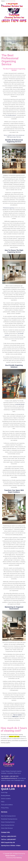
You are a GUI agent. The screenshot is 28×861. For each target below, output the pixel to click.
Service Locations (6, 798)
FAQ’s (2, 801)
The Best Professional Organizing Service (14, 41)
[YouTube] (15, 786)
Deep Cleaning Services (7, 825)
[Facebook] (2, 786)
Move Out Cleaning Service (8, 816)
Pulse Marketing (17, 857)
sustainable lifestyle (19, 404)
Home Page (4, 792)
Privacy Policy (5, 807)
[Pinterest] (18, 786)
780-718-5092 (5, 776)
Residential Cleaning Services (9, 819)
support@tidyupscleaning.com (9, 778)
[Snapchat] (25, 786)
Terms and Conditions (7, 804)
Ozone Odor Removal (7, 828)
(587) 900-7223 (14, 776)
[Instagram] (21, 786)
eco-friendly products (11, 115)
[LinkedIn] (12, 786)
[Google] (9, 786)
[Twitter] (5, 786)
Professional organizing (8, 207)
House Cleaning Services (8, 822)
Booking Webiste (5, 795)
